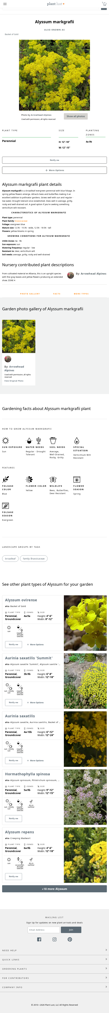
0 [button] (104, 3)
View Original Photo (13, 381)
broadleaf (10, 558)
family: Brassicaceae (34, 558)
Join (71, 929)
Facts (57, 294)
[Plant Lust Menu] (5, 4)
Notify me (54, 160)
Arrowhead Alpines (14, 368)
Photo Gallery (30, 294)
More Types (81, 294)
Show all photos (76, 116)
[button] (54, 170)
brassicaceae (21, 221)
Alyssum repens (19, 831)
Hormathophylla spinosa (27, 773)
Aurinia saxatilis (20, 715)
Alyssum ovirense (21, 599)
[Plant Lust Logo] (55, 4)
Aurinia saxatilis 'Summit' (29, 657)
